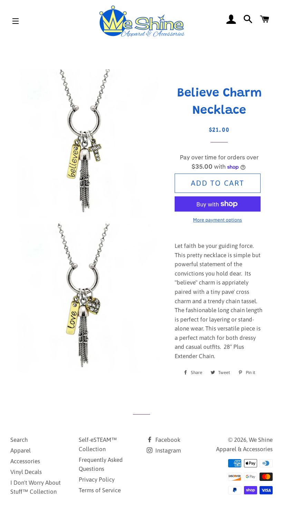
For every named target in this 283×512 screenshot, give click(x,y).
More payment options (217, 220)
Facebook (167, 439)
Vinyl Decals (26, 471)
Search (19, 439)
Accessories (25, 461)
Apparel (20, 450)
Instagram (167, 450)
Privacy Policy (97, 479)
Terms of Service (100, 490)
